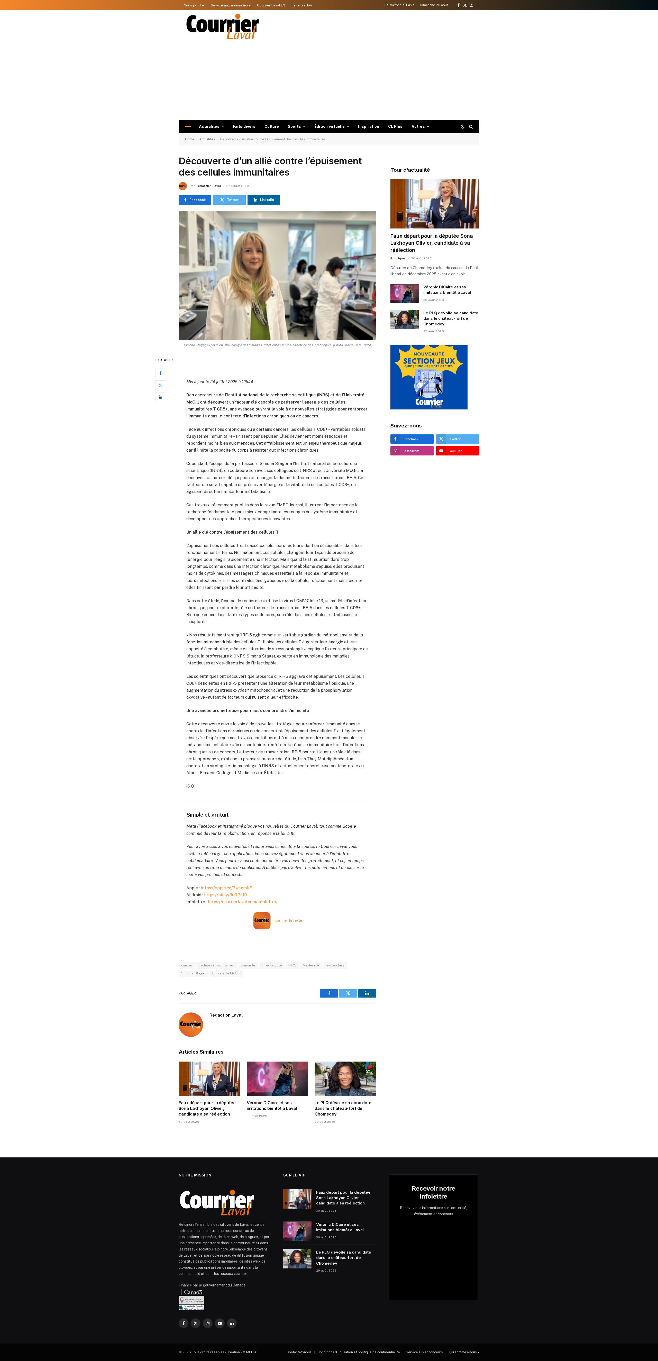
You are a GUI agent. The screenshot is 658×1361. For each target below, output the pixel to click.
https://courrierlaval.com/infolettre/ (243, 901)
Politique (397, 258)
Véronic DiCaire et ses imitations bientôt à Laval (272, 1105)
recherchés (334, 965)
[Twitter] (160, 385)
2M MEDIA (249, 1352)
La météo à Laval (400, 5)
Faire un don (302, 5)
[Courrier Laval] (223, 26)
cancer (186, 965)
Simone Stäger (193, 973)
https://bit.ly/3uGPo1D (225, 894)
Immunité (248, 965)
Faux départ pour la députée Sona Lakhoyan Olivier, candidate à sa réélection (207, 1108)
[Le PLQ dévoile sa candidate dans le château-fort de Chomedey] (345, 1079)
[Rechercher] (470, 126)
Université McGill (226, 973)
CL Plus (395, 126)
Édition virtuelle (329, 126)
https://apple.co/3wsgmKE (226, 887)
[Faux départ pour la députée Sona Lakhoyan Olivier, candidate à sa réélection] (209, 1079)
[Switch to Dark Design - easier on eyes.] (463, 126)
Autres (418, 126)
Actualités (209, 126)
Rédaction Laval (208, 186)
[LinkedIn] (160, 397)
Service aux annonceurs (230, 5)
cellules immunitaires (216, 965)
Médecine (311, 965)
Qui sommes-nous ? (464, 1352)
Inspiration (368, 126)
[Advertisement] (329, 81)
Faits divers (244, 126)
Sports (294, 126)
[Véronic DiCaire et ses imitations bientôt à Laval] (277, 1079)
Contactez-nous (299, 1352)
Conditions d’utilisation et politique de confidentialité (358, 1352)
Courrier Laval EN (271, 5)
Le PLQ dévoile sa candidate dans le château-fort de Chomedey (343, 1108)
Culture (271, 126)
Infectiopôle (272, 965)
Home (189, 139)
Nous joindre (194, 5)
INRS (292, 965)
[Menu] (188, 126)
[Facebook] (160, 373)
